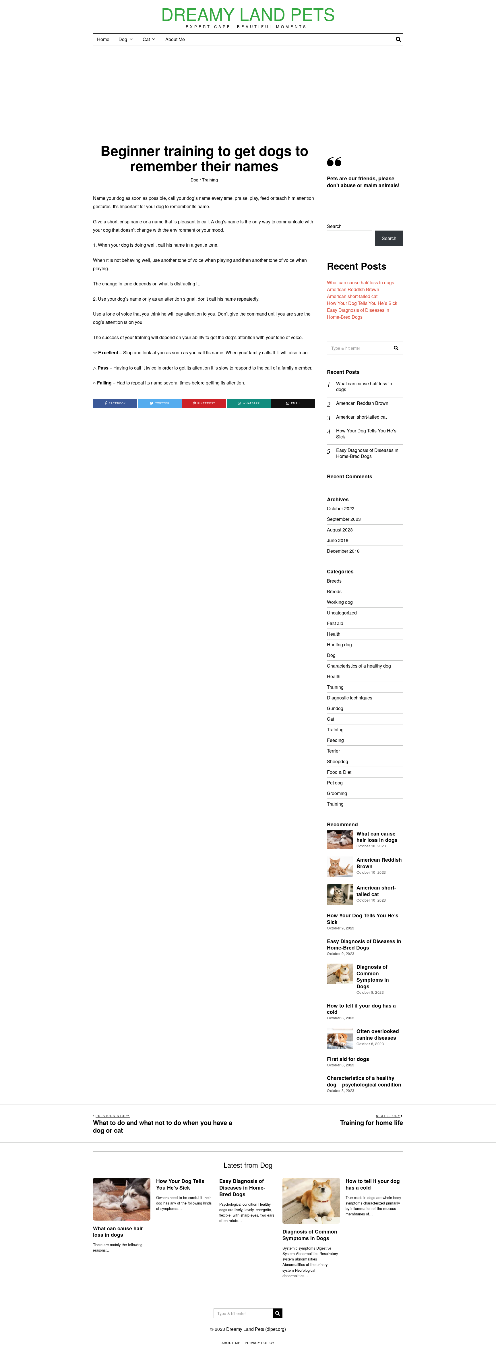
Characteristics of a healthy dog (359, 665)
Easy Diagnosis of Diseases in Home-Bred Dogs (358, 313)
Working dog (340, 602)
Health (333, 634)
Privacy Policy (259, 1342)
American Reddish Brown (353, 289)
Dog (123, 39)
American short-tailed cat (352, 296)
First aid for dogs (348, 1058)
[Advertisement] (248, 88)
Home (103, 39)
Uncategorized (342, 612)
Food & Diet (339, 772)
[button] (396, 348)
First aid (335, 623)
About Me (175, 39)
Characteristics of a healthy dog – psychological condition (364, 1081)
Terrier (333, 750)
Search (334, 226)
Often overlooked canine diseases (377, 1034)
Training (210, 180)
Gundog (335, 708)
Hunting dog (339, 644)
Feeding (335, 740)
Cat (146, 39)
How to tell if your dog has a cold (361, 1009)
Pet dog (335, 782)
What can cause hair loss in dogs (360, 282)
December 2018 (343, 551)
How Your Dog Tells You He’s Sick (362, 303)
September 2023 (344, 519)
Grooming (337, 793)
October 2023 (340, 508)
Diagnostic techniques (349, 697)
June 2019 (337, 540)
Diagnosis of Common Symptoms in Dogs (372, 976)
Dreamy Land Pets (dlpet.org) (256, 1329)
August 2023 (340, 529)
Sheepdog (337, 761)
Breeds (334, 580)
